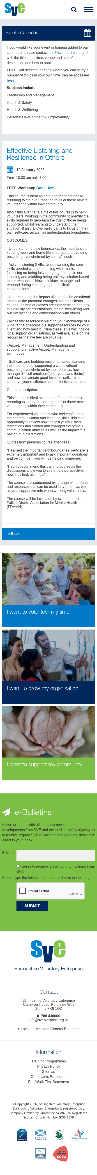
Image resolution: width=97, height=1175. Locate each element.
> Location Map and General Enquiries (48, 1029)
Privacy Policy (48, 1066)
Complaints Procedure (49, 1077)
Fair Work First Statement (48, 1082)
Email (8, 853)
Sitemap (48, 1071)
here (10, 80)
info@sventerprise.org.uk (68, 52)
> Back (14, 534)
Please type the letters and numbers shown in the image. (47, 878)
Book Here (45, 188)
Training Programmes (48, 1061)
